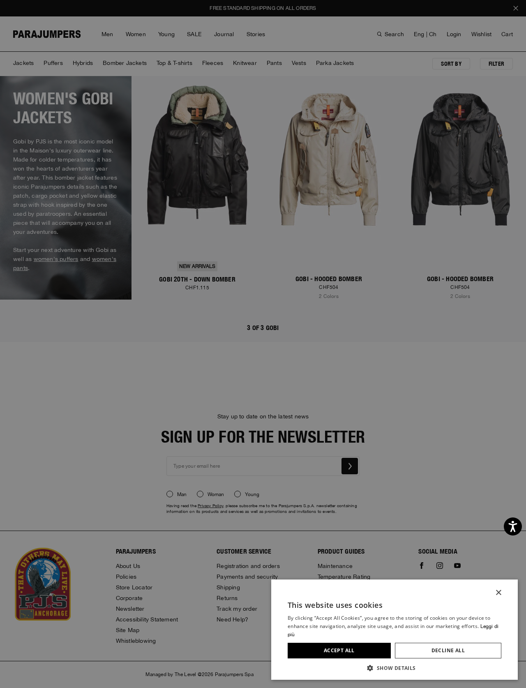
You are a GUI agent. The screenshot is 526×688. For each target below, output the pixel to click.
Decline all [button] (448, 650)
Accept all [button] (339, 650)
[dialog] (263, 344)
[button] (394, 668)
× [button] (498, 593)
